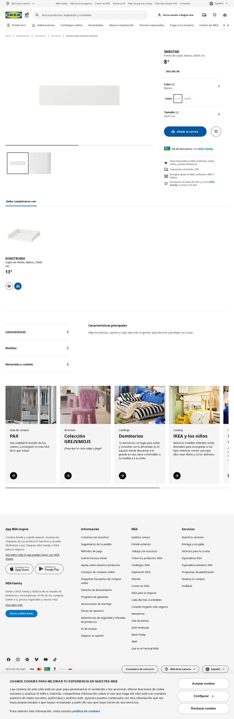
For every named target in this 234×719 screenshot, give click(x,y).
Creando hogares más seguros (149, 606)
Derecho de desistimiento (96, 590)
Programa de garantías (94, 597)
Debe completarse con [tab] (21, 201)
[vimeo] (36, 659)
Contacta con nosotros (95, 537)
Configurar (201, 696)
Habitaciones (22, 35)
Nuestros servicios (193, 537)
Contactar (185, 3)
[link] (168, 98)
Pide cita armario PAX (166, 3)
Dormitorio (40, 35)
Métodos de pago (91, 551)
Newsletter (138, 613)
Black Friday (138, 634)
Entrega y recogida (193, 544)
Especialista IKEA (192, 558)
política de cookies (86, 711)
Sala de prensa (140, 620)
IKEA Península (140, 627)
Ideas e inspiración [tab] (121, 25)
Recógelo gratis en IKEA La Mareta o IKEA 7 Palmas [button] (192, 176)
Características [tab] (15, 332)
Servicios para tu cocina (196, 551)
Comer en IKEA (102, 3)
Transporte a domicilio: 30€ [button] (184, 169)
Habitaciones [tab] (46, 25)
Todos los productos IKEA (146, 558)
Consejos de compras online (98, 572)
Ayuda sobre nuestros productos (100, 565)
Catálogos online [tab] (72, 25)
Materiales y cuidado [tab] (19, 364)
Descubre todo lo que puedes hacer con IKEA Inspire (32, 557)
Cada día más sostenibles (146, 600)
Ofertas (136, 579)
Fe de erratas (89, 628)
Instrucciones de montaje (96, 604)
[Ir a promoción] (31, 15)
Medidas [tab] (11, 348)
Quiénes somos (140, 537)
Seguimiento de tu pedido (96, 544)
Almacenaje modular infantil (81, 35)
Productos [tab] (19, 25)
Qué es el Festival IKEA (145, 648)
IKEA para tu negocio (81, 3)
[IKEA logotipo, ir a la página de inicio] (13, 15)
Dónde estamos (141, 544)
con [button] (192, 149)
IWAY (134, 641)
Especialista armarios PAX (197, 565)
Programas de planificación (198, 572)
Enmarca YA (119, 3)
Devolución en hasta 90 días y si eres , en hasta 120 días (192, 184)
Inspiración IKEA (140, 572)
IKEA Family (61, 3)
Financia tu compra (193, 579)
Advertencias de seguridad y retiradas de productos (103, 619)
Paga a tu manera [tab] (182, 25)
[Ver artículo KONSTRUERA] (24, 235)
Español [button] (219, 3)
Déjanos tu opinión (92, 635)
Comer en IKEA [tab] (208, 25)
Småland (187, 586)
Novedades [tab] (95, 25)
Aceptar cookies (203, 683)
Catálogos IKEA (140, 565)
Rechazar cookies (203, 708)
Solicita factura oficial (94, 558)
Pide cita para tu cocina (140, 3)
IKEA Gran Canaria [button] (20, 3)
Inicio (8, 35)
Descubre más (14, 605)
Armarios (56, 35)
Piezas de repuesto (92, 611)
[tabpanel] (158, 334)
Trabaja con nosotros (144, 551)
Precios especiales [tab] (152, 25)
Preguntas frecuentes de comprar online (101, 581)
